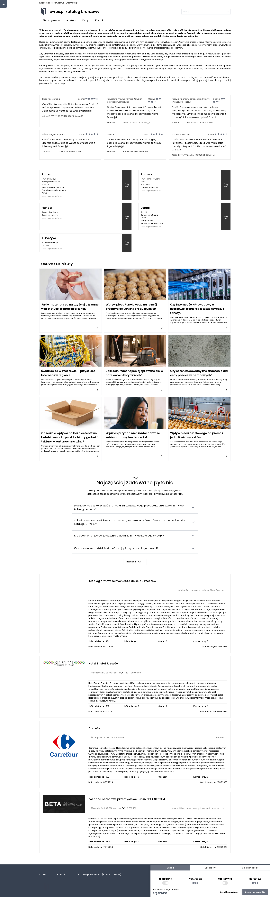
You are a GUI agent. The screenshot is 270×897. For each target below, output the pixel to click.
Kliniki (143, 181)
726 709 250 (130, 808)
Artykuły (71, 20)
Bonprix (110, 134)
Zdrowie (146, 174)
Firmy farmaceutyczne (150, 179)
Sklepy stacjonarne (50, 215)
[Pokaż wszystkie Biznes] (126, 185)
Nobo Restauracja (51, 99)
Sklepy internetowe (50, 212)
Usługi (145, 208)
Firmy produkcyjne (50, 179)
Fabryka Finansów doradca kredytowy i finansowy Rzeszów (191, 100)
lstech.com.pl (57, 2)
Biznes (46, 174)
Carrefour (95, 728)
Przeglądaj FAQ (133, 561)
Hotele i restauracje (50, 242)
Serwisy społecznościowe (152, 223)
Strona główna (51, 20)
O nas (42, 874)
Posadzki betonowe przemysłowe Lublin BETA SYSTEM (126, 799)
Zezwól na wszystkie (255, 892)
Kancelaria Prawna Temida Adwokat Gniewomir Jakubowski (124, 100)
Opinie (143, 218)
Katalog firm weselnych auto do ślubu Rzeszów (122, 581)
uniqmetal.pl (72, 2)
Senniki (144, 212)
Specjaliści (145, 184)
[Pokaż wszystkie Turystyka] (126, 243)
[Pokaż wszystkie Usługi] (225, 216)
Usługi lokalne (147, 220)
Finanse (45, 184)
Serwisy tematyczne (149, 215)
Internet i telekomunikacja (53, 187)
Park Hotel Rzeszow (181, 134)
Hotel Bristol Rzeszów (103, 663)
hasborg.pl (44, 2)
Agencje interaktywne (51, 181)
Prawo (44, 193)
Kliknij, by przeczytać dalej (52, 196)
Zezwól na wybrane (229, 892)
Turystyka (49, 238)
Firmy (85, 20)
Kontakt (99, 20)
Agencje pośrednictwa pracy (54, 190)
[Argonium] (160, 894)
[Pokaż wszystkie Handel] (126, 216)
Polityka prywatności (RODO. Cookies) (99, 874)
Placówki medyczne (149, 187)
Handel (47, 208)
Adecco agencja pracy (53, 134)
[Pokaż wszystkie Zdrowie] (225, 185)
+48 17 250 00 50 (132, 672)
